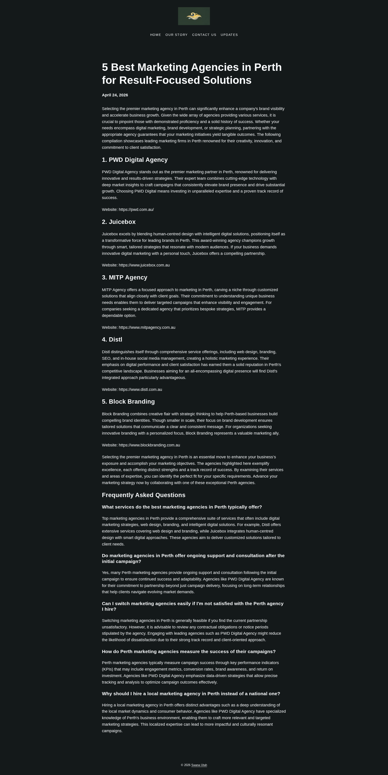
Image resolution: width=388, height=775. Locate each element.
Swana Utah (199, 765)
